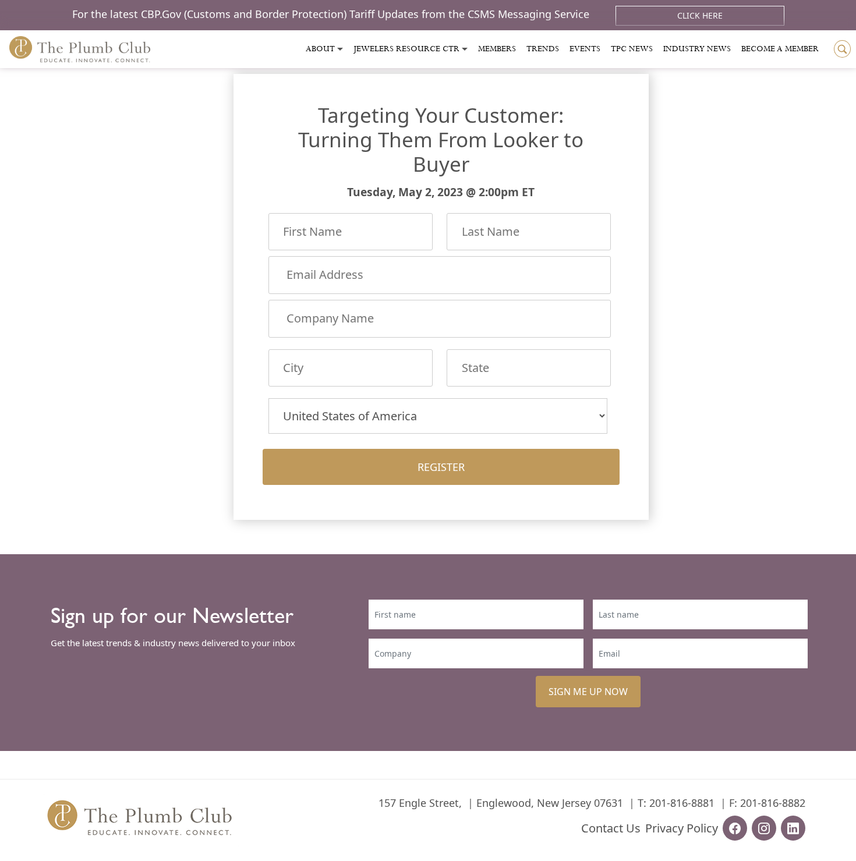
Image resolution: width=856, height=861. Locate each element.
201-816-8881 (681, 803)
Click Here (700, 15)
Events (585, 49)
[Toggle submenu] (340, 49)
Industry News (697, 49)
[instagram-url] (764, 828)
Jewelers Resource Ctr (406, 49)
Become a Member (780, 49)
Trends (542, 49)
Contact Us (611, 828)
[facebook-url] (735, 828)
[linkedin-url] (793, 828)
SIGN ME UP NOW (588, 691)
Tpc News (632, 49)
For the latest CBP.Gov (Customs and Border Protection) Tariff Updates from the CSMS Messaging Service (332, 14)
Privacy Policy (681, 828)
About (320, 49)
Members (497, 49)
